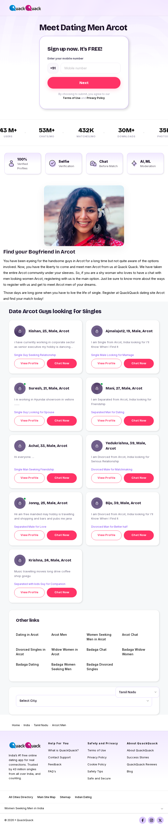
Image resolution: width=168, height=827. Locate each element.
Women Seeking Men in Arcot (99, 637)
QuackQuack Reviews (142, 764)
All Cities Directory (21, 797)
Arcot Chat (130, 634)
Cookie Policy (97, 764)
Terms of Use (71, 98)
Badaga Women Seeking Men (63, 667)
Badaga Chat (97, 649)
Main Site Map (46, 797)
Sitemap (65, 797)
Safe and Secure (99, 778)
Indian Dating (83, 797)
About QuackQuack (140, 750)
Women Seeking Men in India (24, 808)
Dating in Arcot (27, 634)
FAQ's (52, 771)
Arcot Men (59, 634)
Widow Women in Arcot (64, 652)
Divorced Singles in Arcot (31, 652)
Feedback (54, 764)
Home (16, 725)
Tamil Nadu (41, 725)
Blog (130, 771)
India (27, 725)
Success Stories (138, 757)
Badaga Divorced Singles (100, 667)
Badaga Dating (27, 664)
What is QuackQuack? (63, 750)
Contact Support (59, 757)
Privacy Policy (96, 98)
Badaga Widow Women (133, 652)
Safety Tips (95, 771)
